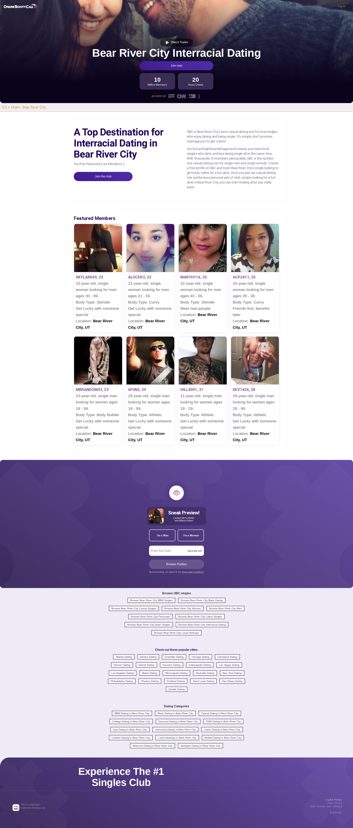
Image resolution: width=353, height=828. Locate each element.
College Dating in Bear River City (131, 721)
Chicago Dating (200, 656)
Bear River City (34, 107)
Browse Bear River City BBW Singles (151, 600)
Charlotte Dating (174, 656)
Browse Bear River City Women (182, 608)
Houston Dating (172, 664)
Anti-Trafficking (334, 806)
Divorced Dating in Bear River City (178, 721)
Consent (321, 806)
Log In (341, 6)
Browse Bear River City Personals (150, 616)
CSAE (312, 806)
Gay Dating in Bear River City (130, 729)
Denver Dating (122, 664)
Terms (330, 803)
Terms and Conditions (193, 572)
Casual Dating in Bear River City (219, 713)
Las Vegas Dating (229, 664)
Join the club (103, 176)
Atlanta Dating (124, 656)
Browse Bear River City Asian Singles (148, 624)
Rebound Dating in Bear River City (152, 745)
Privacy (338, 803)
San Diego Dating (232, 681)
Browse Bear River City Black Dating (202, 600)
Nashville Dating (205, 673)
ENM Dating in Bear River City (223, 721)
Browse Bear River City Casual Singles (133, 608)
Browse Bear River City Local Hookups (176, 632)
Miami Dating (149, 673)
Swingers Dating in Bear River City (200, 745)
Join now (176, 65)
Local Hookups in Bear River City (177, 737)
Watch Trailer (179, 42)
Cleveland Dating (227, 656)
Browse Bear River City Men (225, 608)
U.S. (5, 107)
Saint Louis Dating (203, 681)
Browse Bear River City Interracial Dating (202, 624)
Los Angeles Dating (122, 673)
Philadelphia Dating (121, 681)
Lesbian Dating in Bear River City (131, 737)
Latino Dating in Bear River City (222, 729)
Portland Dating (176, 681)
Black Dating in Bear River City (175, 713)
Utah (14, 107)
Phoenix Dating (150, 681)
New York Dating (232, 673)
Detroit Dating (146, 664)
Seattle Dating (176, 689)
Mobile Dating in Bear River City (222, 737)
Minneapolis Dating (176, 673)
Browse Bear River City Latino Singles (200, 616)
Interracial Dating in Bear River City (175, 729)
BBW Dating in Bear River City (132, 713)
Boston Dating (148, 656)
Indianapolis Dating (200, 664)
